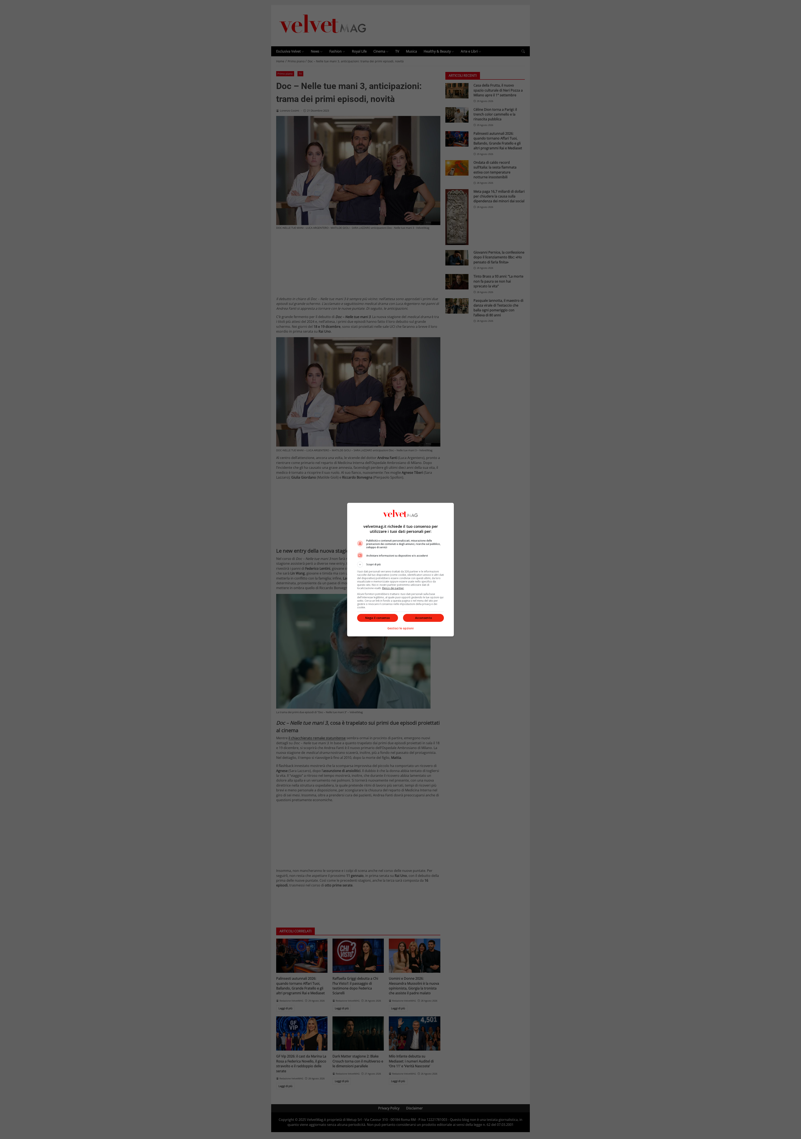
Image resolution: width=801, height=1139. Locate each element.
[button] (400, 564)
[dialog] (400, 569)
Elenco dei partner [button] (393, 588)
